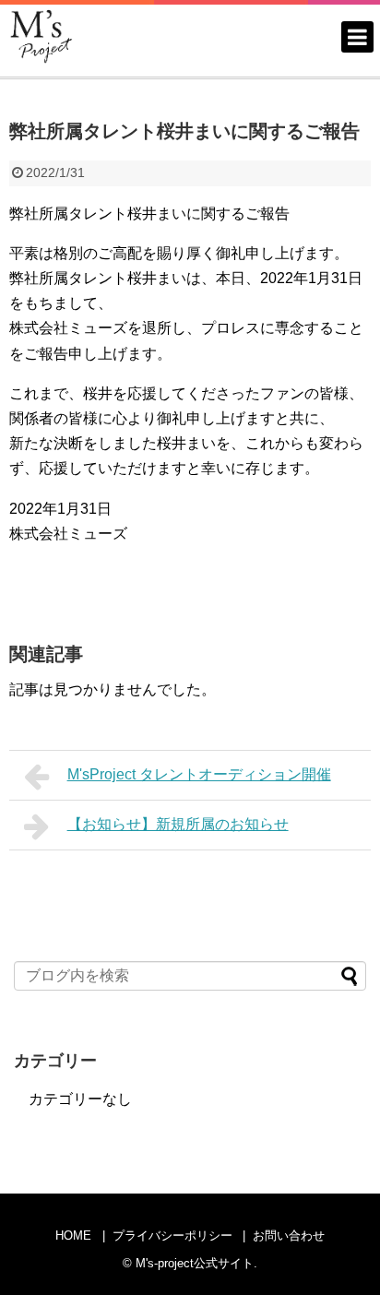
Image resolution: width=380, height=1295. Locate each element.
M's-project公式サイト (195, 1263)
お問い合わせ (289, 1235)
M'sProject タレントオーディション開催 (199, 774)
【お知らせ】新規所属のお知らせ (178, 824)
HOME (73, 1235)
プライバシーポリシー (172, 1235)
